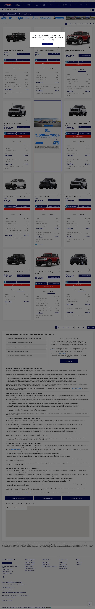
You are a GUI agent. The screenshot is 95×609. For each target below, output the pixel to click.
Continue (48, 43)
